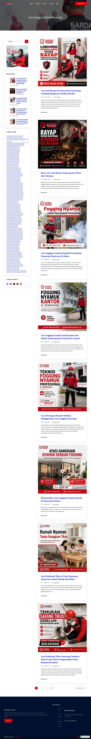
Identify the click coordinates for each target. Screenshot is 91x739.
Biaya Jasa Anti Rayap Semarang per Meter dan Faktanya (21, 91)
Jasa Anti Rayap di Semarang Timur (15, 195)
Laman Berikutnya (80, 688)
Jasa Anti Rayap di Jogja (12, 165)
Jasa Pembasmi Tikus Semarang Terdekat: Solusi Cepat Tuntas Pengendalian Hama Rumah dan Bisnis (60, 659)
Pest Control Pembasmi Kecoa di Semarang (16, 271)
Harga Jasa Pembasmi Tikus (13, 147)
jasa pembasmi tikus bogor (13, 247)
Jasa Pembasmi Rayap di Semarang (15, 238)
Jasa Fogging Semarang (12, 226)
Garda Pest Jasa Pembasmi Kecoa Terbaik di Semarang (16, 140)
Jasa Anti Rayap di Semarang (13, 180)
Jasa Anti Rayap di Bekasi (13, 153)
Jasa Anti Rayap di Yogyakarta (14, 211)
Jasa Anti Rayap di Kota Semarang (14, 174)
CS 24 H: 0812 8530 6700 (70, 720)
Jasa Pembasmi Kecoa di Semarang (15, 232)
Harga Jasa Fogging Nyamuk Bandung (15, 144)
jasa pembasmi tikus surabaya (13, 262)
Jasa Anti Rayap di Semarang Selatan (15, 192)
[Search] (26, 41)
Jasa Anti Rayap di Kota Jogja (14, 171)
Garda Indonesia (17, 737)
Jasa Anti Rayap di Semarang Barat (15, 183)
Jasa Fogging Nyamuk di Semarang (15, 214)
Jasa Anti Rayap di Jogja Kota (14, 168)
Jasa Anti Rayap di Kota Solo (13, 177)
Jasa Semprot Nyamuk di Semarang (15, 265)
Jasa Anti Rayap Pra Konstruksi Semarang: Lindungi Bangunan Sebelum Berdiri (21, 81)
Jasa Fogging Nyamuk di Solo (14, 217)
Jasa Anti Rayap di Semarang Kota (14, 186)
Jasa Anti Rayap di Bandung (13, 150)
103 (51, 688)
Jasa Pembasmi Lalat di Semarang (14, 235)
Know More (44, 112)
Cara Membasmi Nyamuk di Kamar (15, 136)
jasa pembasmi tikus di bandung (14, 253)
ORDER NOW (81, 3)
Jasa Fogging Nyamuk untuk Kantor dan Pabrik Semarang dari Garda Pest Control (21, 111)
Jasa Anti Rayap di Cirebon (13, 159)
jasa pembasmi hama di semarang (14, 229)
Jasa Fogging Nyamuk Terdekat (14, 223)
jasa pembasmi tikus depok (13, 250)
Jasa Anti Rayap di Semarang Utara (15, 199)
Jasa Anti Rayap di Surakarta (13, 208)
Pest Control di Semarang (13, 268)
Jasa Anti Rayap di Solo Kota (13, 205)
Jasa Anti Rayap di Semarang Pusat (15, 189)
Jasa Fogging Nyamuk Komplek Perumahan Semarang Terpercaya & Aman (21, 100)
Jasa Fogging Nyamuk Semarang (14, 220)
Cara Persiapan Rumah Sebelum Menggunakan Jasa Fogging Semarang (22, 121)
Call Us (8, 720)
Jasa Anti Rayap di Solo (12, 202)
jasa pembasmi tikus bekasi (13, 244)
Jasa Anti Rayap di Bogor (13, 156)
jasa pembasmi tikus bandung (13, 241)
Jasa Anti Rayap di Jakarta (13, 162)
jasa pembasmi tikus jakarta (13, 259)
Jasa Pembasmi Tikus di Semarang (14, 256)
